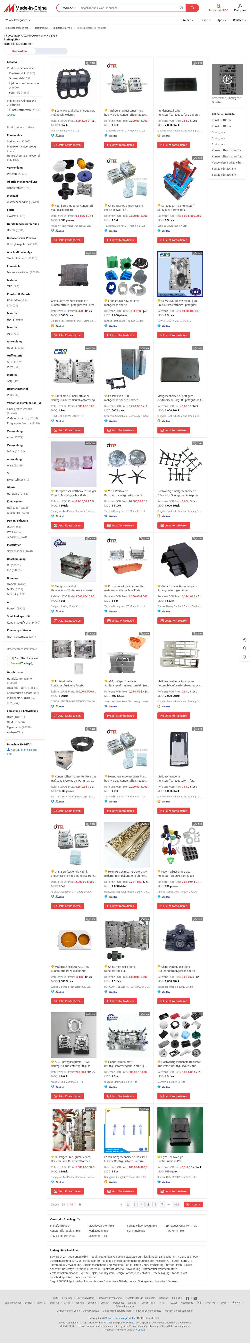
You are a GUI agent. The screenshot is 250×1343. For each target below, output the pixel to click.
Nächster (192, 1204)
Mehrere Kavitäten (23, 272)
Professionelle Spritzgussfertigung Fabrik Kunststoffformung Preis (67, 683)
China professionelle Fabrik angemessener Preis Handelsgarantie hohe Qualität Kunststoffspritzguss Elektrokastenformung (73, 874)
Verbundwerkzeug (22, 418)
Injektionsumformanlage (24, 85)
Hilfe (205, 20)
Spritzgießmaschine (224, 168)
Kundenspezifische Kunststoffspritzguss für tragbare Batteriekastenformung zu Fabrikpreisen (177, 113)
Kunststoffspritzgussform (228, 150)
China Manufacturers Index (117, 1310)
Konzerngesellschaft (23, 693)
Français (79, 1302)
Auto (15, 437)
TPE (13, 286)
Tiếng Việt (235, 1302)
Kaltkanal (18, 513)
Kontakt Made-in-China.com (140, 1297)
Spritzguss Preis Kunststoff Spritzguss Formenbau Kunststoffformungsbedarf (176, 208)
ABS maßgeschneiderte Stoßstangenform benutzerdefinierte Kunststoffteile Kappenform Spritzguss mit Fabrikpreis (126, 683)
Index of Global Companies (179, 1310)
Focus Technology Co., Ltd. (122, 1318)
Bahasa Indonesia (125, 1306)
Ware (15, 465)
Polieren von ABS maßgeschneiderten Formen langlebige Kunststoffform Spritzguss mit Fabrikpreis (127, 398)
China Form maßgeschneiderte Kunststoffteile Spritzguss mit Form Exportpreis (72, 303)
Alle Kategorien (18, 20)
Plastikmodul (22, 73)
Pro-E (14, 532)
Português (118, 1302)
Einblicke (177, 1297)
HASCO (16, 584)
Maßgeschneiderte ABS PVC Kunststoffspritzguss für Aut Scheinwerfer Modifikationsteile (70, 969)
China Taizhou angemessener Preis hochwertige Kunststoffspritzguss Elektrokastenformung (124, 208)
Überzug (15, 230)
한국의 (162, 1302)
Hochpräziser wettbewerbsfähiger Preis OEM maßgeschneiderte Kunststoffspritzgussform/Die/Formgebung (73, 493)
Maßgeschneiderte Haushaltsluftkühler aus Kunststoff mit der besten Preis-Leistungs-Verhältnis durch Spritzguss (72, 588)
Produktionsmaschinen (21, 68)
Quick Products (91, 1310)
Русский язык (147, 1302)
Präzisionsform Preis (62, 1236)
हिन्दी (199, 1302)
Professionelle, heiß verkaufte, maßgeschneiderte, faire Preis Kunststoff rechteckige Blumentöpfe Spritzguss (126, 588)
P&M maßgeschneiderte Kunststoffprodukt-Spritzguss (175, 873)
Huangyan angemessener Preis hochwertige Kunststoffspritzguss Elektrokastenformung (125, 779)
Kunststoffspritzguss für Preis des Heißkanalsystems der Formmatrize (73, 778)
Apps (220, 20)
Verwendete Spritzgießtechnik (230, 162)
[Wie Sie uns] (187, 1297)
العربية (173, 1302)
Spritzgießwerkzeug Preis (142, 1225)
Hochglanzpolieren (22, 244)
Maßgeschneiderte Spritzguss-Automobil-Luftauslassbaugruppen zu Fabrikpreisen (178, 683)
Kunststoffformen (24, 110)
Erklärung (67, 1297)
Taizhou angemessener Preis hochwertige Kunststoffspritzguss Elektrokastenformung (125, 113)
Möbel (16, 451)
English (28, 1302)
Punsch (16, 608)
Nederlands (187, 1302)
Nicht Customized (21, 636)
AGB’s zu (140, 1329)
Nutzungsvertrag (85, 1297)
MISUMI (16, 594)
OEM (16, 722)
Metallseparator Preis (101, 1225)
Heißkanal (18, 507)
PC (13, 395)
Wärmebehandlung (23, 202)
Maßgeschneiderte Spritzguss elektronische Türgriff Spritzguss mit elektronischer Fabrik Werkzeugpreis (179, 398)
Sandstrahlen (18, 188)
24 (63, 1204)
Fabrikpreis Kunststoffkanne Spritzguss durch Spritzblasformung (73, 398)
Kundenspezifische (23, 622)
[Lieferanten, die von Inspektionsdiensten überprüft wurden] (24, 658)
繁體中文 (54, 1302)
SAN (12, 305)
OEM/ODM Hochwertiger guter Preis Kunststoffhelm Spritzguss (177, 303)
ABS (14, 362)
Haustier (16, 347)
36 (71, 1204)
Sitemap (163, 1297)
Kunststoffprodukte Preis (65, 1230)
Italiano (132, 1302)
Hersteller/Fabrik (23, 688)
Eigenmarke (19, 727)
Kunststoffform (221, 120)
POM (13, 367)
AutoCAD (17, 537)
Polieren (17, 174)
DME (15, 589)
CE (14, 565)
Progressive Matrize (23, 423)
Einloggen (240, 10)
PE (13, 333)
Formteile (19, 92)
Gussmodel (20, 78)
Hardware (18, 493)
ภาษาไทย (210, 1302)
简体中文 (41, 1302)
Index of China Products (148, 1310)
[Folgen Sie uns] (195, 1297)
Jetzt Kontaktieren (69, 145)
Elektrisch (18, 479)
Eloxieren (16, 216)
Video (92, 62)
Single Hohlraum (22, 258)
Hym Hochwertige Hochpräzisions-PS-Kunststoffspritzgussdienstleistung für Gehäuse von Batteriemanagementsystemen (178, 1159)
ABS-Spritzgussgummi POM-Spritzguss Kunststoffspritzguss (70, 1064)
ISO (14, 570)
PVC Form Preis (175, 1230)
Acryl (13, 381)
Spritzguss (218, 132)
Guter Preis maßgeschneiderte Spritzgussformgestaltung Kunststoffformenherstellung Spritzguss (177, 588)
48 (80, 1204)
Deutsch (105, 1302)
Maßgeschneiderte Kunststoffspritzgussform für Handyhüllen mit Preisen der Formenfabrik (175, 779)
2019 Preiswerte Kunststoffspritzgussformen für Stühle (123, 493)
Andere (11, 115)
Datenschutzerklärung (110, 1297)
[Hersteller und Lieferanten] (25, 8)
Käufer (186, 20)
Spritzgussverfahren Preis (181, 1225)
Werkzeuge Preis (98, 1230)
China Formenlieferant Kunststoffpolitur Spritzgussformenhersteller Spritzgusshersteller (120, 969)
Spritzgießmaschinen (224, 174)
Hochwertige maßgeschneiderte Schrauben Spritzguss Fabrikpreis (177, 493)
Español (92, 1302)
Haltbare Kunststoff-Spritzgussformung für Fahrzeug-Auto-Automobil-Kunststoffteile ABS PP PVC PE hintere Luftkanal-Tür (126, 1064)
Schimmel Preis (136, 1230)
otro (13, 703)
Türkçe (223, 1302)
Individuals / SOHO (21, 698)
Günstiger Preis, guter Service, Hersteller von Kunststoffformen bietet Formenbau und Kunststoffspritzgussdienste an (71, 1159)
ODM (16, 717)
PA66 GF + (18, 300)
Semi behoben (20, 551)
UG (14, 527)
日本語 (67, 1302)
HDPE (15, 319)
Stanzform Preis (59, 1225)
